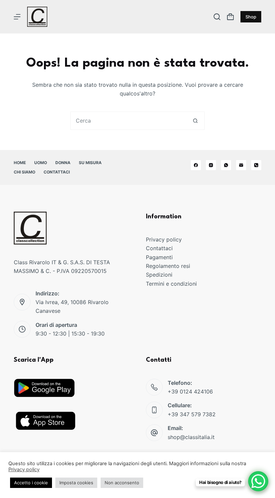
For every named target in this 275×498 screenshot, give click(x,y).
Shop (250, 16)
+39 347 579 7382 (192, 414)
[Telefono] (256, 165)
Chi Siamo (24, 171)
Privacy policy (164, 239)
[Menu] (17, 16)
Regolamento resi (168, 266)
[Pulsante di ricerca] (195, 121)
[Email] (241, 165)
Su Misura (90, 162)
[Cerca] (217, 16)
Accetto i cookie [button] (31, 482)
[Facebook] (196, 165)
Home (20, 162)
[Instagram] (211, 165)
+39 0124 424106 (190, 391)
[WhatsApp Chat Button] (258, 481)
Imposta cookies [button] (76, 482)
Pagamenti (159, 257)
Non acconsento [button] (122, 482)
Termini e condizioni (171, 283)
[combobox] (128, 121)
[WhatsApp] (226, 165)
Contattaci (57, 171)
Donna (62, 162)
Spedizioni (159, 274)
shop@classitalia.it (191, 437)
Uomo (40, 162)
